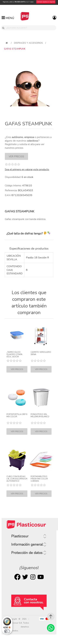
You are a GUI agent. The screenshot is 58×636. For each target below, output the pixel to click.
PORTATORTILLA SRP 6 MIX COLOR (16, 415)
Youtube (41, 577)
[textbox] (30, 27)
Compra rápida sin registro (46, 2)
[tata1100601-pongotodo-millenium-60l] (41, 398)
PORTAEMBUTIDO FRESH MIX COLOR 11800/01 (39, 478)
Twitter (25, 577)
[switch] (7, 631)
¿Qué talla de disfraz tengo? (25, 233)
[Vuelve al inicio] (7, 43)
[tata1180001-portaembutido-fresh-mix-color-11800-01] (41, 460)
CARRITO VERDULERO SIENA (41, 353)
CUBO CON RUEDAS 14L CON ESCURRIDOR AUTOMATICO (16, 478)
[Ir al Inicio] (51, 616)
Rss (33, 577)
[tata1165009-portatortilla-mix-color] (17, 398)
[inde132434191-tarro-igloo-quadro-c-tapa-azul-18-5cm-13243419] (17, 335)
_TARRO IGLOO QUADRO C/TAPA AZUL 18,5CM (14, 354)
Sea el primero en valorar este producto (27, 169)
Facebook (17, 577)
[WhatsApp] (51, 628)
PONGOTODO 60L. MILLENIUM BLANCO (40, 415)
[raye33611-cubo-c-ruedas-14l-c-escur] (17, 460)
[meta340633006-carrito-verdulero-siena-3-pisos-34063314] (41, 335)
